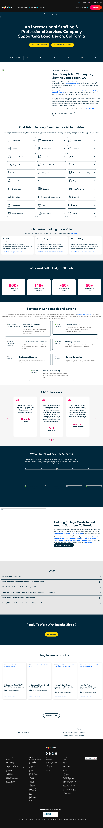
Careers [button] (84, 7)
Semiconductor (32, 797)
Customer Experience (11, 775)
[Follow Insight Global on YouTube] (53, 753)
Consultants (49, 759)
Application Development (12, 778)
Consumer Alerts (67, 793)
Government (32, 775)
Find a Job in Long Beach (39, 45)
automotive (76, 91)
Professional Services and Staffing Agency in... (73, 729)
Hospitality (31, 778)
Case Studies (66, 769)
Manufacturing (32, 788)
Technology (32, 798)
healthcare (86, 91)
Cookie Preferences (67, 782)
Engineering (32, 773)
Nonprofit (31, 792)
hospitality (93, 91)
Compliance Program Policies (70, 790)
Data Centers (9, 777)
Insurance (31, 782)
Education (31, 770)
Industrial (31, 781)
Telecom (31, 800)
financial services (58, 93)
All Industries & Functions (35, 759)
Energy (30, 771)
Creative (31, 767)
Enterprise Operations (11, 780)
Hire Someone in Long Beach (62, 45)
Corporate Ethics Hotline (68, 789)
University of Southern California (80, 540)
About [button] (77, 7)
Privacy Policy (66, 777)
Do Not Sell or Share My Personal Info (71, 781)
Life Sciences (32, 785)
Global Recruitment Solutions (12, 766)
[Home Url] (7, 7)
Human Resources (33, 780)
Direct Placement (10, 763)
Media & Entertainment (34, 790)
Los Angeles (58, 533)
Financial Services (33, 774)
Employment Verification (51, 765)
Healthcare (31, 777)
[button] (49, 439)
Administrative (32, 762)
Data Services (9, 773)
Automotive (32, 763)
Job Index (48, 770)
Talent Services (9, 761)
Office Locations (66, 766)
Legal (30, 784)
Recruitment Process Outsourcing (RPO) (15, 767)
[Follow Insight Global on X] (56, 753)
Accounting (32, 761)
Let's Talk (96, 7)
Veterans (65, 762)
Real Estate (31, 793)
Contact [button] (84, 2)
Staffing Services (10, 762)
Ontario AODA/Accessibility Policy (70, 780)
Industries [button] (34, 7)
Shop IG (48, 767)
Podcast (65, 775)
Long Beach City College (81, 538)
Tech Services (9, 770)
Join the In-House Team (63, 545)
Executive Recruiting (10, 765)
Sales (30, 796)
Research (65, 770)
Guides (64, 773)
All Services (8, 759)
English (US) (88, 758)
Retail (30, 794)
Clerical (31, 765)
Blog (64, 771)
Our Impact (65, 761)
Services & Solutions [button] (22, 7)
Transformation (9, 782)
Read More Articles (51, 715)
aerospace (65, 91)
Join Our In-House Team (51, 769)
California (48, 14)
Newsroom (65, 767)
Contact (65, 765)
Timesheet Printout (50, 763)
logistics (59, 91)
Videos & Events (66, 774)
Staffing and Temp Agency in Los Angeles (74, 732)
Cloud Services (9, 774)
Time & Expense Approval (52, 762)
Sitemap (65, 788)
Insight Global (51, 747)
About (64, 759)
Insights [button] (42, 7)
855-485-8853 (98, 2)
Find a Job (48, 761)
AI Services (8, 771)
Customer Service (33, 769)
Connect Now (51, 634)
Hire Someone (9, 769)
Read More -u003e (9, 696)
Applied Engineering (10, 781)
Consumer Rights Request (69, 784)
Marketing (31, 789)
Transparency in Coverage (69, 785)
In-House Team (49, 766)
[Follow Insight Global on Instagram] (47, 753)
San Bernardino (78, 533)
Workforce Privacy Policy (68, 778)
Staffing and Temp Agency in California (74, 735)
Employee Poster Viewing (68, 792)
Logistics (31, 786)
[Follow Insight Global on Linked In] (50, 753)
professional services (72, 84)
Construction (32, 766)
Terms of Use (66, 786)
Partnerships (66, 763)
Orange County (67, 533)
